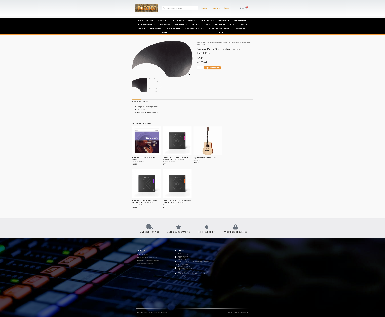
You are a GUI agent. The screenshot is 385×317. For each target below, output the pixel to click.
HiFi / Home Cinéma (173, 28)
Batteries (191, 20)
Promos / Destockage (145, 20)
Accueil (199, 42)
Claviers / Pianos (176, 20)
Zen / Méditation (181, 24)
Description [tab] (136, 101)
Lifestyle (221, 32)
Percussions (222, 20)
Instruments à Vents (145, 24)
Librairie (164, 32)
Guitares (161, 20)
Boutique (204, 8)
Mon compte (216, 8)
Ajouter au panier (212, 68)
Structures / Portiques (193, 28)
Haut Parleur (220, 24)
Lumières (242, 24)
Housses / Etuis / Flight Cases (219, 28)
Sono (206, 24)
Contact (226, 8)
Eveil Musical (165, 24)
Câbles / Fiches (240, 28)
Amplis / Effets (206, 20)
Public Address (155, 28)
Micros (140, 28)
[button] (189, 59)
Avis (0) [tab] (145, 101)
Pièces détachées (228, 42)
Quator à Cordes (239, 20)
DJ (231, 24)
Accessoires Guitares (215, 42)
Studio (194, 24)
